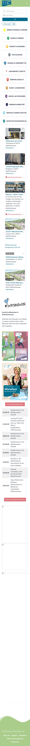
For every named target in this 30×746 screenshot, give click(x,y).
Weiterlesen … (10, 148)
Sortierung (6, 24)
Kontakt (14, 735)
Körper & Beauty (17, 80)
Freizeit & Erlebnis (17, 46)
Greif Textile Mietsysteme (16, 283)
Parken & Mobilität (17, 104)
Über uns (7, 735)
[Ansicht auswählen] (14, 24)
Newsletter (22, 735)
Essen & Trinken (17, 38)
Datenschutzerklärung (15, 738)
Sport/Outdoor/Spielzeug (17, 121)
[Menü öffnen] (26, 3)
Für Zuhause (17, 55)
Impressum (15, 742)
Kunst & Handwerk (17, 88)
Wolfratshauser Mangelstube (17, 257)
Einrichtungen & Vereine (17, 30)
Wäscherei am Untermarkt (16, 141)
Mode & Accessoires (17, 96)
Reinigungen (9, 137)
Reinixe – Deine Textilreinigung (18, 194)
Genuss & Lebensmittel (17, 63)
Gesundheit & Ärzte (17, 71)
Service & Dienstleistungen (18, 113)
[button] (15, 177)
